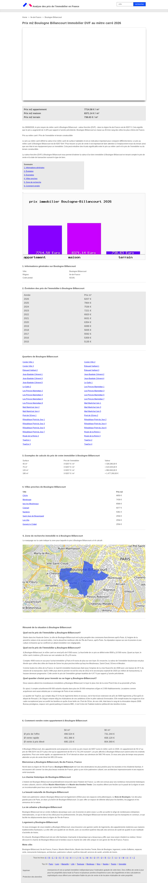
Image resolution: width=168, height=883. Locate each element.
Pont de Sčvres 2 (91, 415)
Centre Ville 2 (89, 362)
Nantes (106, 864)
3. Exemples (29, 175)
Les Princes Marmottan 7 (94, 399)
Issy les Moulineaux (31, 504)
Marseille (65, 864)
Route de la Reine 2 (31, 436)
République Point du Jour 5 (34, 428)
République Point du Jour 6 (95, 428)
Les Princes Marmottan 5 (94, 395)
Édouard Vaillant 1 (91, 366)
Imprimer (26, 870)
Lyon (57, 864)
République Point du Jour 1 (34, 420)
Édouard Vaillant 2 (30, 370)
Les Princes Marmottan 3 (94, 391)
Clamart (26, 508)
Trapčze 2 (88, 440)
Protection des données (32, 877)
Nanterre (26, 512)
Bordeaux (90, 864)
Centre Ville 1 (28, 362)
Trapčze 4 (88, 444)
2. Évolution (28, 171)
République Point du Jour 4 (95, 424)
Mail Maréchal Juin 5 (92, 411)
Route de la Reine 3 (92, 436)
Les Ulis (26, 520)
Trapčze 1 (27, 440)
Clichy (25, 495)
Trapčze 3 (27, 444)
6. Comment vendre (32, 186)
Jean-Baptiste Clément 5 (33, 383)
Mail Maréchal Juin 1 (92, 403)
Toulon (113, 864)
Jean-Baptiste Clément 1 (33, 374)
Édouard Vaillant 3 (91, 370)
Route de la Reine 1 (92, 432)
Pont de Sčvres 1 (29, 415)
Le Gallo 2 (27, 387)
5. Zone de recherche (32, 182)
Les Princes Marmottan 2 (33, 391)
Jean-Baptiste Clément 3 (33, 378)
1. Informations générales (34, 168)
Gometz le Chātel (30, 524)
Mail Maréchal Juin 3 (92, 407)
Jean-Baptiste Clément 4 (94, 378)
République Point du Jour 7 (34, 432)
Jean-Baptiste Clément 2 (94, 374)
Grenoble (122, 864)
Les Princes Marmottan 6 (33, 399)
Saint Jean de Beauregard (33, 516)
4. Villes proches (30, 179)
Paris (51, 864)
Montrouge (27, 500)
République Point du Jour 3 (34, 424)
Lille (73, 864)
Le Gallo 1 (88, 383)
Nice (98, 864)
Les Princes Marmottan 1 (94, 387)
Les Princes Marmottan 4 (33, 395)
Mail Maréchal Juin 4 (31, 411)
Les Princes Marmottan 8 (33, 403)
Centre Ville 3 (28, 366)
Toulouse (80, 864)
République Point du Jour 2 (95, 420)
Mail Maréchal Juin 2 (31, 407)
